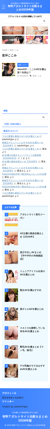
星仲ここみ (37, 76)
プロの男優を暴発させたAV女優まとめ (20, 136)
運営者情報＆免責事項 (12, 397)
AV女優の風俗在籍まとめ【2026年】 (20, 161)
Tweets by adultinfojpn (15, 406)
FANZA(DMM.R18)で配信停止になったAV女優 (24, 174)
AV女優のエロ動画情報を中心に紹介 (25, 412)
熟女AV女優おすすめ (30, 290)
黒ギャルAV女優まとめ (32, 309)
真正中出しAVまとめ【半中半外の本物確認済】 (31, 255)
